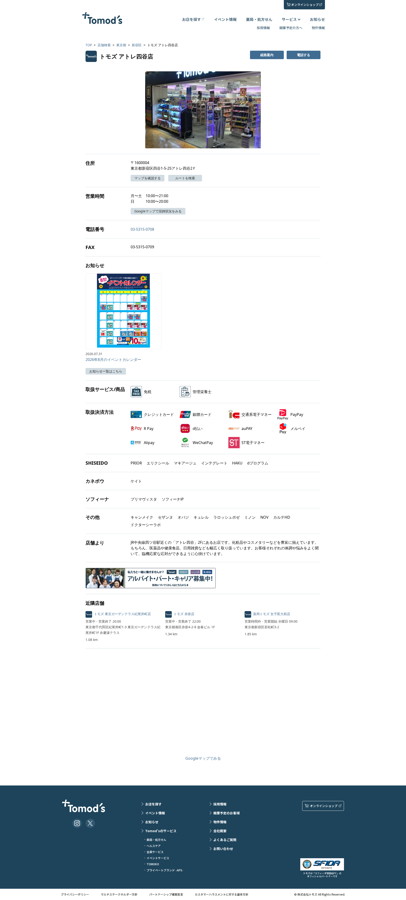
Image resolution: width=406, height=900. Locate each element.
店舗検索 (104, 45)
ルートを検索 (185, 178)
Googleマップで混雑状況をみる (158, 211)
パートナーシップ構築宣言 (166, 894)
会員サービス (155, 852)
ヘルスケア (154, 846)
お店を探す (153, 804)
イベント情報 (225, 19)
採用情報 (263, 27)
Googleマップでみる (203, 758)
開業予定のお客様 (226, 813)
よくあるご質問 (224, 839)
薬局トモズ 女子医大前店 (271, 614)
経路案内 (266, 55)
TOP (89, 45)
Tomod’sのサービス (160, 830)
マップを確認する (147, 178)
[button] (203, 109)
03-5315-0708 (142, 229)
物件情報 (318, 27)
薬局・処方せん (259, 19)
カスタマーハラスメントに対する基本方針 (221, 894)
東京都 (121, 45)
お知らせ (317, 19)
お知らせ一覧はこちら (105, 371)
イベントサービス (158, 858)
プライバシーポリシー (75, 894)
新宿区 (137, 45)
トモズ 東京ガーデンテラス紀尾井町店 (122, 614)
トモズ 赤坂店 (184, 614)
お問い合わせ (223, 848)
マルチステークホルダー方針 (119, 894)
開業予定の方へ (290, 27)
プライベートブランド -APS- (165, 870)
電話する (303, 55)
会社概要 (219, 830)
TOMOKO (153, 864)
